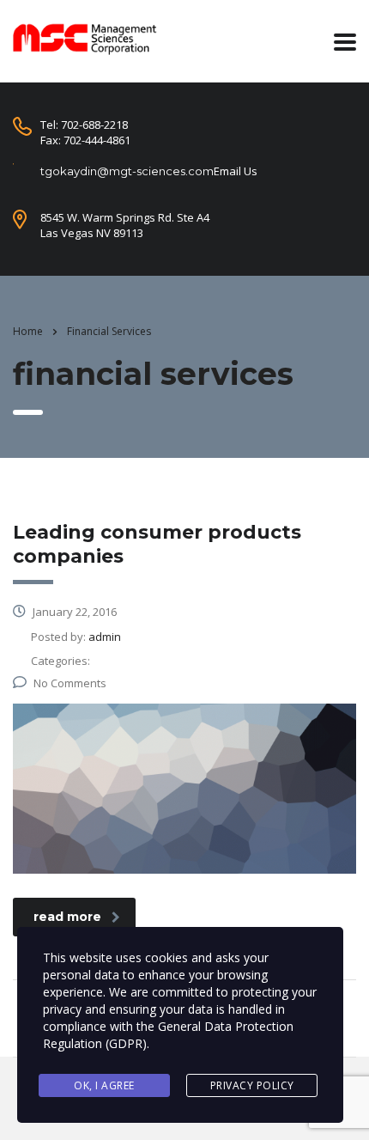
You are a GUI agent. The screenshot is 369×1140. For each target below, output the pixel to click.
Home (28, 331)
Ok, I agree (104, 1085)
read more (67, 916)
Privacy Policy (252, 1085)
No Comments (69, 683)
